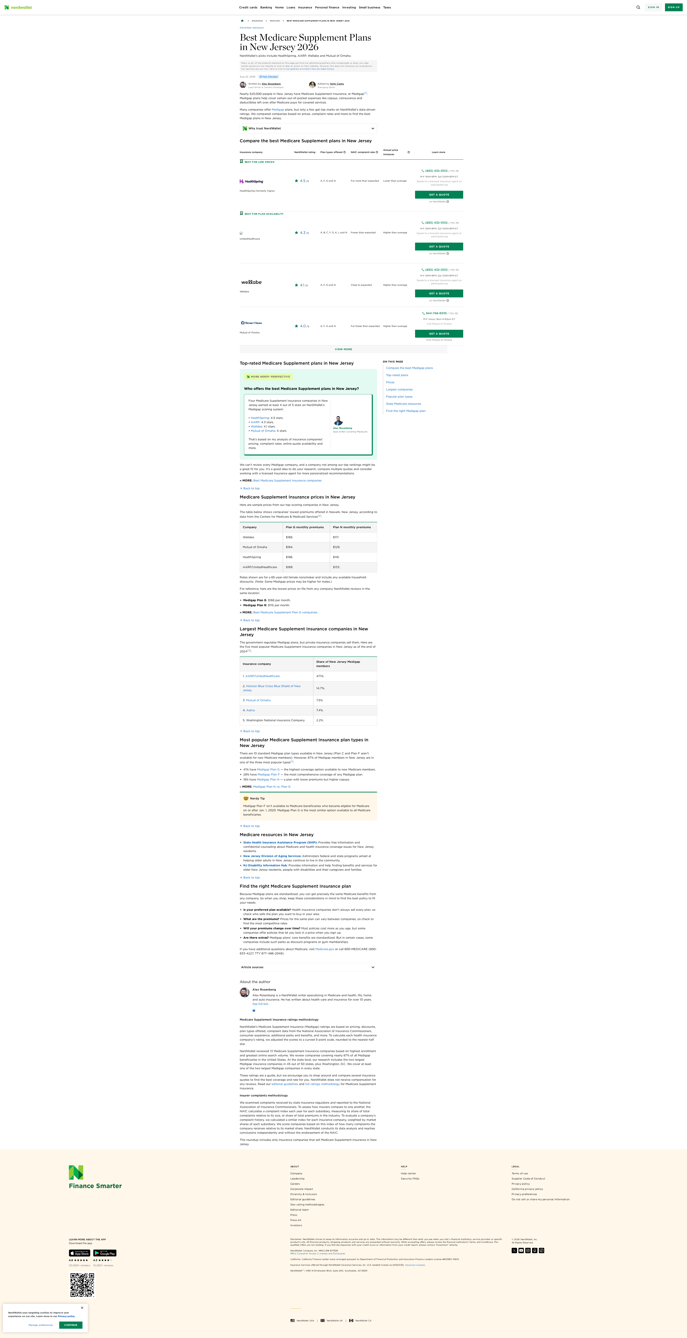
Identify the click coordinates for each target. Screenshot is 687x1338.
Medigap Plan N (268, 779)
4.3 (302, 232)
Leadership (297, 1178)
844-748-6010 (436, 313)
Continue (70, 1325)
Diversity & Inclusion (303, 1194)
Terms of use (520, 1173)
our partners (292, 69)
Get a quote (439, 194)
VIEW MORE (343, 349)
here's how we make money (319, 69)
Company (296, 1173)
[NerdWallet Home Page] (18, 7)
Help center (408, 1173)
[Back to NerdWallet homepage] (242, 20)
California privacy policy (527, 1189)
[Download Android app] (104, 1253)
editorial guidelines (285, 1084)
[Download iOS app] (79, 1253)
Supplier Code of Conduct (528, 1178)
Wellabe (256, 426)
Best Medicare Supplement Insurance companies (287, 480)
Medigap (278, 109)
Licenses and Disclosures (331, 1253)
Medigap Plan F (269, 774)
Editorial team (299, 1209)
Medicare (275, 21)
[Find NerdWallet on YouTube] (521, 1250)
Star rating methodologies (307, 1204)
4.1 (302, 285)
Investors (296, 1225)
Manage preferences (41, 1325)
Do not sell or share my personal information (541, 1199)
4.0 (303, 326)
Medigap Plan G (268, 769)
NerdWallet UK (335, 1320)
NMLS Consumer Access (303, 1253)
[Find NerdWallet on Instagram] (528, 1250)
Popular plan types (399, 396)
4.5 (302, 181)
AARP (255, 422)
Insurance (257, 21)
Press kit (295, 1220)
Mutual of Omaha (263, 430)
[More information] (344, 153)
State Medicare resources (403, 403)
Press (293, 1214)
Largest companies (399, 389)
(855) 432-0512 (436, 170)
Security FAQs (410, 1178)
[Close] (82, 1308)
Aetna (250, 710)
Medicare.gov (324, 949)
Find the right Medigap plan (406, 411)
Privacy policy (521, 1183)
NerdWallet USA (305, 1320)
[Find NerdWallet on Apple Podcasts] (534, 1250)
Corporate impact (301, 1189)
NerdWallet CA (363, 1320)
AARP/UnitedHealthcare (262, 676)
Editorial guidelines (302, 1199)
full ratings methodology (322, 1084)
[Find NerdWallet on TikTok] (541, 1250)
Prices (390, 382)
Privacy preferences (524, 1194)
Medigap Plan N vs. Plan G (272, 786)
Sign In (653, 7)
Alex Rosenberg (264, 989)
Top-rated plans (397, 375)
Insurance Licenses (415, 1265)
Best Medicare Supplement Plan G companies (285, 612)
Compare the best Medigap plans (409, 368)
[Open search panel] (638, 7)
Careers (295, 1183)
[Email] (253, 1011)
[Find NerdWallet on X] (514, 1250)
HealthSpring (260, 418)
